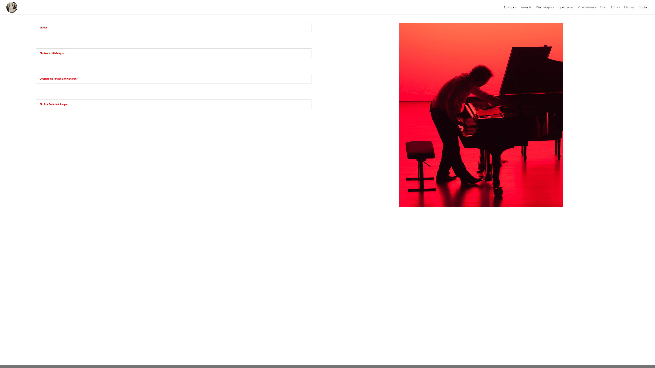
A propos (510, 7)
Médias (629, 7)
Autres (615, 7)
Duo (603, 7)
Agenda (526, 7)
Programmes (587, 7)
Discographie (545, 7)
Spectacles (566, 7)
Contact (644, 7)
